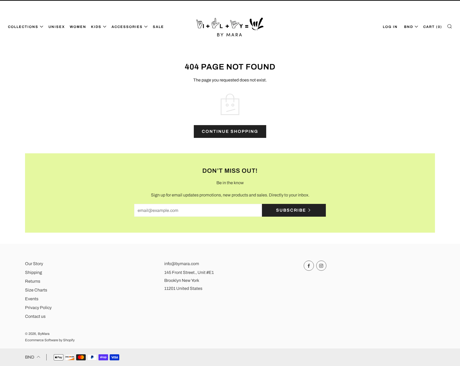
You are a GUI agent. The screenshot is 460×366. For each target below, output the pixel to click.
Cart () (432, 27)
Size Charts (36, 290)
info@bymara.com (181, 263)
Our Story (34, 263)
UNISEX (56, 27)
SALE (158, 27)
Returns (32, 281)
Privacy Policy (38, 307)
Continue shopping (230, 131)
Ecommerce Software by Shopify (50, 340)
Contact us (35, 316)
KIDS (96, 27)
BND (408, 27)
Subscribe (291, 210)
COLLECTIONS (23, 27)
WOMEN (78, 27)
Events (31, 299)
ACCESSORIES (127, 27)
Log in (390, 27)
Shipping (33, 272)
